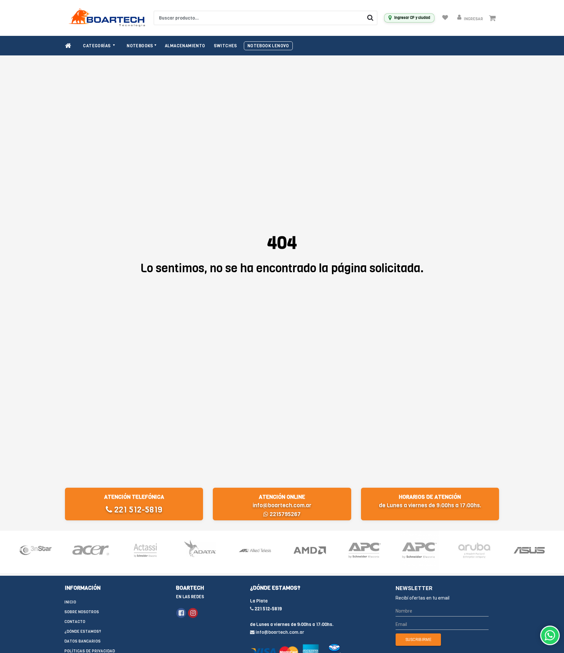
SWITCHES (225, 46)
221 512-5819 (137, 509)
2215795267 (284, 514)
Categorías (97, 46)
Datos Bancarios (82, 641)
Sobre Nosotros (81, 612)
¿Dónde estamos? (82, 631)
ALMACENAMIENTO (185, 46)
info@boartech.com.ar (282, 505)
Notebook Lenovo (268, 46)
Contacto (74, 621)
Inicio (70, 602)
